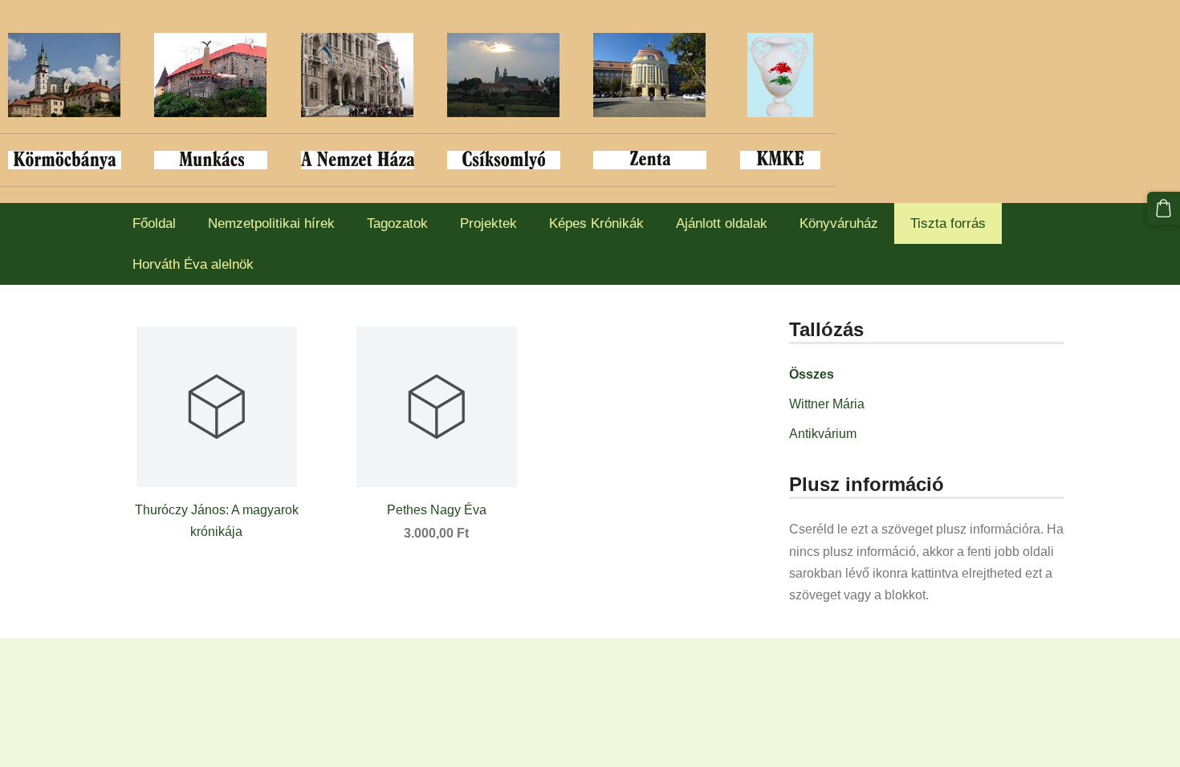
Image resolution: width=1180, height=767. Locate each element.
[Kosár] (1163, 208)
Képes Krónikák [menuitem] (596, 223)
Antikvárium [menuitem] (823, 433)
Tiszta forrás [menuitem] (948, 223)
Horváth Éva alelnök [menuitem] (193, 264)
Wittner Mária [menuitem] (827, 404)
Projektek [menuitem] (488, 223)
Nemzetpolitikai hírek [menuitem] (271, 223)
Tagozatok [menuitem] (397, 223)
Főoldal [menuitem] (154, 223)
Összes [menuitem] (811, 374)
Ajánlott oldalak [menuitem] (721, 223)
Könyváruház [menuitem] (839, 223)
